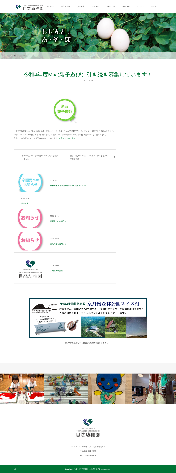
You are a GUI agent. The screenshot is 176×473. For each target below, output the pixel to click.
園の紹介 (50, 6)
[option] (22, 389)
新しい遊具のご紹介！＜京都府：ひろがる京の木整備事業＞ (89, 157)
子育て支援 (65, 6)
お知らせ (95, 6)
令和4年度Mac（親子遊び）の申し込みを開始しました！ (40, 157)
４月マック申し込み (67, 138)
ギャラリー (110, 6)
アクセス (140, 6)
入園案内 (81, 6)
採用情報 (126, 6)
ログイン (154, 6)
